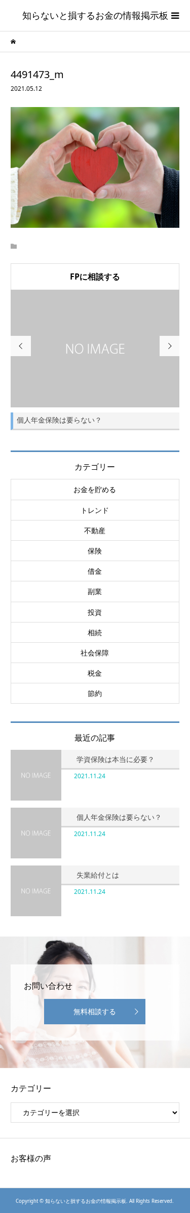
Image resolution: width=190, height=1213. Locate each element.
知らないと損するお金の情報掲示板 (95, 15)
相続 (95, 632)
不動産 (94, 530)
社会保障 (95, 652)
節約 (95, 693)
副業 (95, 591)
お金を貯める (94, 489)
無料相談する (94, 1011)
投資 (95, 612)
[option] (95, 360)
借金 (95, 571)
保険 (95, 551)
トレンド (95, 510)
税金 (95, 673)
